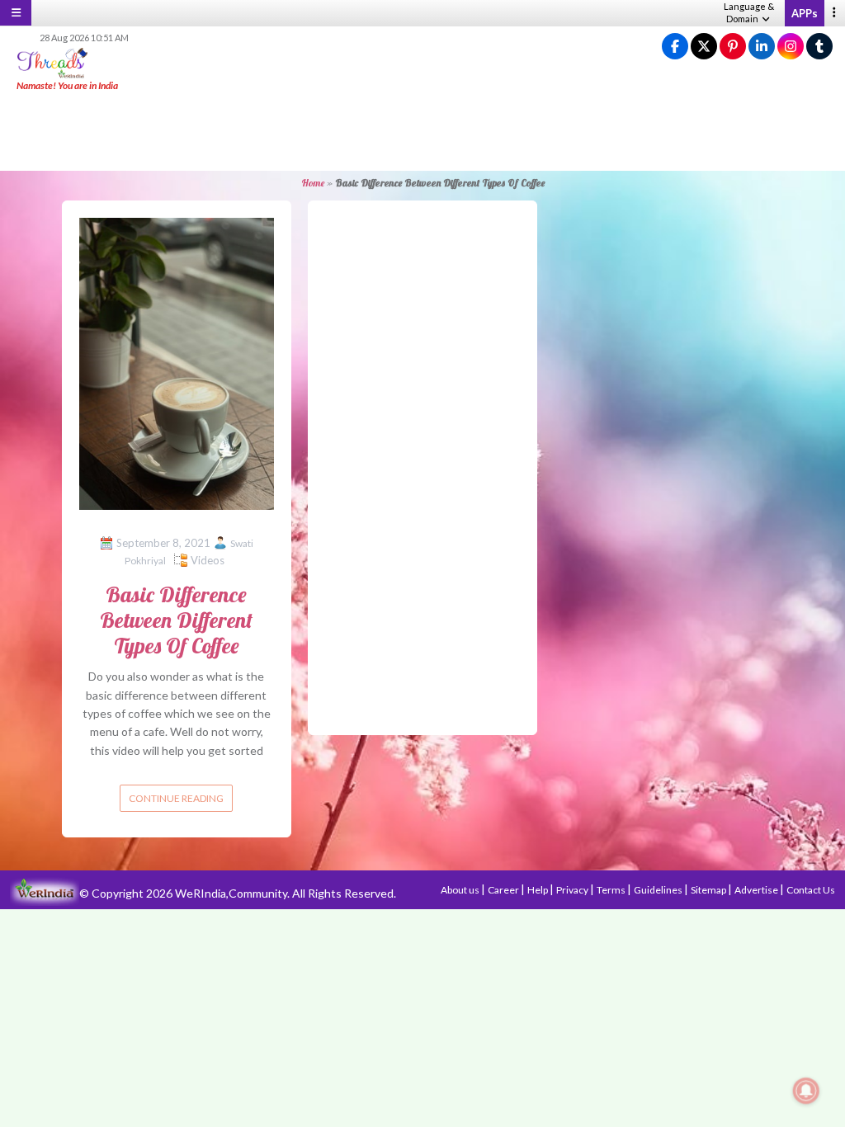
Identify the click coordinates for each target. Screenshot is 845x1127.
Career (504, 890)
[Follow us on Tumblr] (819, 47)
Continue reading (176, 798)
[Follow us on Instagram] (790, 47)
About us (461, 890)
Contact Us (810, 890)
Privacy (573, 890)
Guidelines (659, 890)
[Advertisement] (422, 132)
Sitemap (709, 890)
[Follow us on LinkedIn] (761, 47)
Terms (612, 890)
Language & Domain (749, 12)
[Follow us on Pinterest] (733, 47)
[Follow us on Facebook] (675, 47)
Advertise (757, 890)
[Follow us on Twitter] (704, 47)
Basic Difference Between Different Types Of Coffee (176, 620)
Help (538, 890)
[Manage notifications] (806, 1090)
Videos (207, 560)
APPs (804, 13)
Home (312, 183)
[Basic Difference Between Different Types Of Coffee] (176, 362)
